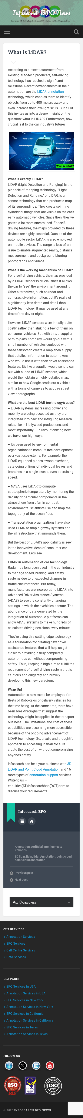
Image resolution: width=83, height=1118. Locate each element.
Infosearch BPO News (41, 12)
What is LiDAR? (27, 52)
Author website (32, 821)
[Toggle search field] (76, 31)
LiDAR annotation (50, 92)
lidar (29, 856)
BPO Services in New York (24, 1000)
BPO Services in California (24, 1014)
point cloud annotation (30, 860)
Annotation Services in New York (29, 1007)
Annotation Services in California (29, 1020)
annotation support (43, 775)
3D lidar (20, 856)
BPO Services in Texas (22, 1027)
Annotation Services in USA (26, 993)
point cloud (64, 856)
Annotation (22, 846)
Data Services (16, 957)
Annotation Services (20, 937)
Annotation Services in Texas (27, 1034)
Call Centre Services (20, 950)
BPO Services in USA (21, 986)
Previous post (24, 872)
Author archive (22, 821)
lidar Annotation (44, 856)
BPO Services (15, 943)
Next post (21, 879)
